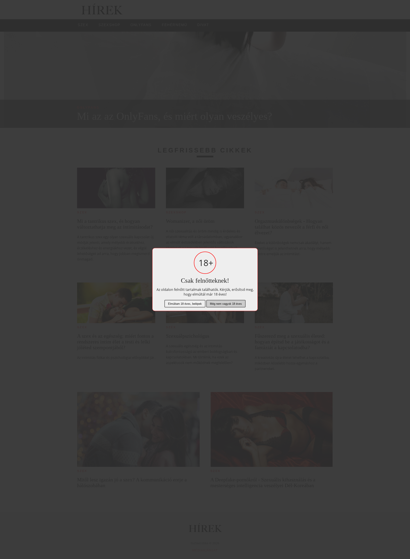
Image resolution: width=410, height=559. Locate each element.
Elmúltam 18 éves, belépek (185, 303)
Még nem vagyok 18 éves (226, 303)
